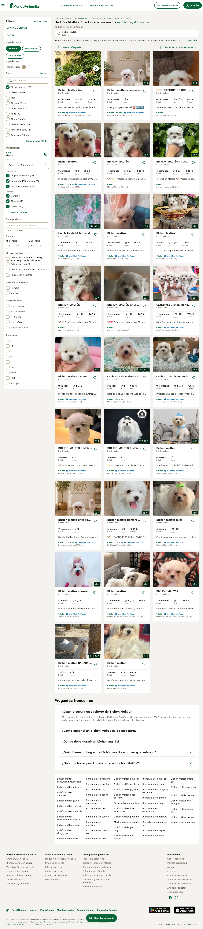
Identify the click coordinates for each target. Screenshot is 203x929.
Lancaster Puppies (107, 910)
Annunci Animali (85, 910)
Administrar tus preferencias (18, 924)
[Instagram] (177, 898)
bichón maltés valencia (69, 806)
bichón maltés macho (97, 784)
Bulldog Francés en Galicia (96, 875)
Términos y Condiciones (44, 922)
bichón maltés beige (153, 835)
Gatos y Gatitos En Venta (58, 854)
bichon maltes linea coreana (124, 796)
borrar (43, 73)
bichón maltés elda (67, 838)
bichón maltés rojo (152, 803)
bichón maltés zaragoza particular (155, 791)
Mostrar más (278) (36, 141)
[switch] (26, 67)
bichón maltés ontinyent (65, 794)
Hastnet (33, 910)
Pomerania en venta (17, 871)
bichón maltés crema (182, 795)
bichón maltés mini (95, 838)
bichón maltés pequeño (127, 816)
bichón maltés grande (154, 797)
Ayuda (170, 867)
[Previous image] (60, 68)
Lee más (192, 40)
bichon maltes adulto (96, 794)
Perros (10, 35)
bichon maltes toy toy (183, 822)
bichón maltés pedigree (127, 784)
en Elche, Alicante (133, 22)
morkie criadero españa (126, 822)
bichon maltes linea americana (124, 810)
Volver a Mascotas (17, 28)
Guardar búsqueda (71, 47)
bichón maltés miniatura (93, 823)
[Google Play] (159, 910)
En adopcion (31, 48)
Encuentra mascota (72, 5)
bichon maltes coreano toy (97, 832)
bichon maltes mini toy (154, 778)
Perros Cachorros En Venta (21, 854)
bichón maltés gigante (126, 789)
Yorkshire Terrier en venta (20, 867)
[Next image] (96, 68)
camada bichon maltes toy (154, 823)
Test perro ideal (175, 892)
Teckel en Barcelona (93, 858)
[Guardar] (95, 91)
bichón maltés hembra (97, 778)
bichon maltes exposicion (150, 810)
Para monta (15, 55)
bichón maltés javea (68, 800)
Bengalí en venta (53, 871)
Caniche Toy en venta (17, 883)
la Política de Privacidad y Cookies (71, 922)
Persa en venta (52, 879)
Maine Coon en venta (55, 875)
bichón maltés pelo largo (124, 829)
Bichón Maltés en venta (19, 863)
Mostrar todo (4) (19, 212)
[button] (78, 68)
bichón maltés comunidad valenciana (69, 780)
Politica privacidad (177, 863)
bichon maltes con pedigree (181, 802)
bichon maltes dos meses (124, 837)
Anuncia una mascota (101, 5)
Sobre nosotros (175, 858)
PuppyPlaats (47, 910)
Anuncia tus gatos (177, 887)
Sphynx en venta (53, 867)
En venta (13, 48)
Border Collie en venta (18, 875)
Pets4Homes (19, 910)
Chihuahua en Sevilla (93, 871)
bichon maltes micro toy (182, 780)
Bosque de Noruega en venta (60, 858)
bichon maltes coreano (154, 816)
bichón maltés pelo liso (127, 778)
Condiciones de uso (177, 875)
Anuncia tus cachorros (179, 883)
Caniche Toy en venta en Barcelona (95, 881)
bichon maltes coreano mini (183, 788)
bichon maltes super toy (182, 810)
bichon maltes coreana (183, 817)
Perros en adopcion (92, 886)
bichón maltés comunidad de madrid (68, 818)
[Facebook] (170, 898)
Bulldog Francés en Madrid (96, 863)
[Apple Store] (185, 910)
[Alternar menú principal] (3, 5)
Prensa (171, 871)
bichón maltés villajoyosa (65, 832)
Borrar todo (40, 21)
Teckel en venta (14, 879)
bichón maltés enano (153, 784)
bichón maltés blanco (97, 816)
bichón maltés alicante (69, 787)
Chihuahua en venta (17, 858)
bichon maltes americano (93, 801)
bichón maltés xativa (68, 825)
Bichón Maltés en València (96, 867)
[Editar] (46, 154)
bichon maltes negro (153, 830)
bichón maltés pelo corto (95, 810)
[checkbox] (8, 87)
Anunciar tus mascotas (179, 879)
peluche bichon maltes (126, 803)
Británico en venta (54, 863)
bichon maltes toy (95, 789)
